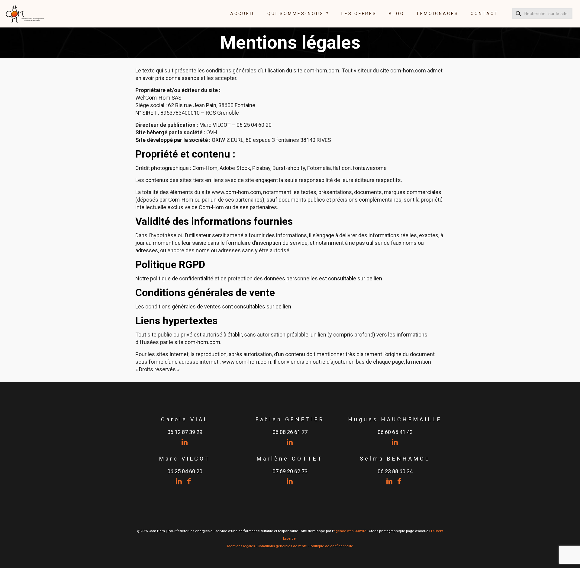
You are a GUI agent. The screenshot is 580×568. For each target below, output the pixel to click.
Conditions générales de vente (282, 546)
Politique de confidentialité (331, 546)
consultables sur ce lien (262, 306)
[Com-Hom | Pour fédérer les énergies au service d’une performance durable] (25, 13)
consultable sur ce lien (355, 278)
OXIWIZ (221, 140)
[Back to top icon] (551, 555)
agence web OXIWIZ (350, 531)
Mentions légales (241, 546)
